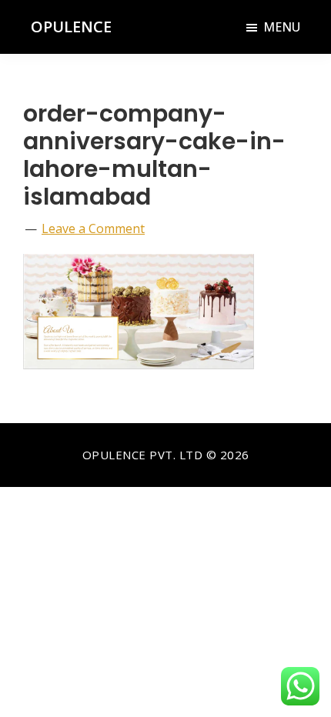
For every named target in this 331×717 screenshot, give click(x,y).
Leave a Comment (93, 228)
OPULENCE (71, 26)
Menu (281, 26)
